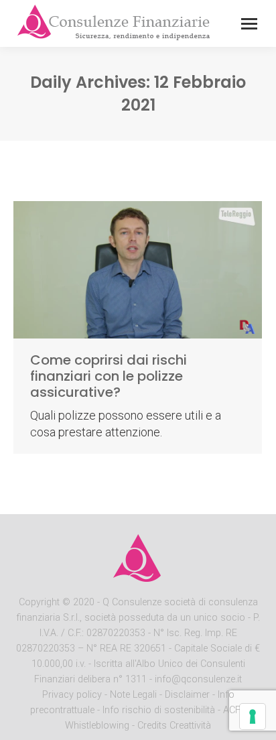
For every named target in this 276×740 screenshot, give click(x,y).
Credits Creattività (174, 725)
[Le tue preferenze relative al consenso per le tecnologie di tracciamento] (252, 716)
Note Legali (133, 694)
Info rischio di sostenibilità (160, 710)
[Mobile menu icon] (249, 24)
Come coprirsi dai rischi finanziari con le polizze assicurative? (108, 376)
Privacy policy (73, 694)
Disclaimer (187, 694)
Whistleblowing (97, 725)
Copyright (39, 602)
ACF (231, 710)
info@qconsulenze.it (198, 679)
